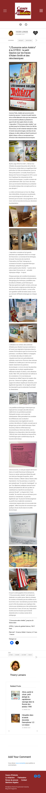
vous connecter (20, 763)
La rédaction (10, 778)
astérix (11, 655)
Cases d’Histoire (11, 775)
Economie (17, 655)
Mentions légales (11, 782)
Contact (24, 780)
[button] (13, 398)
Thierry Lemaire (22, 32)
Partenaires (22, 778)
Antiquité (21, 40)
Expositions (29, 40)
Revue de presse (11, 780)
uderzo (30, 655)
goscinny (24, 655)
